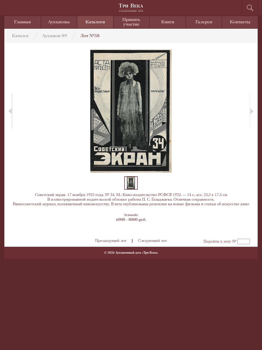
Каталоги (95, 22)
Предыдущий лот (110, 241)
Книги (167, 22)
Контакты (240, 22)
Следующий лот (152, 241)
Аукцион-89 (54, 36)
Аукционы (59, 22)
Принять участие (131, 22)
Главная (22, 22)
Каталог (20, 36)
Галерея (203, 22)
